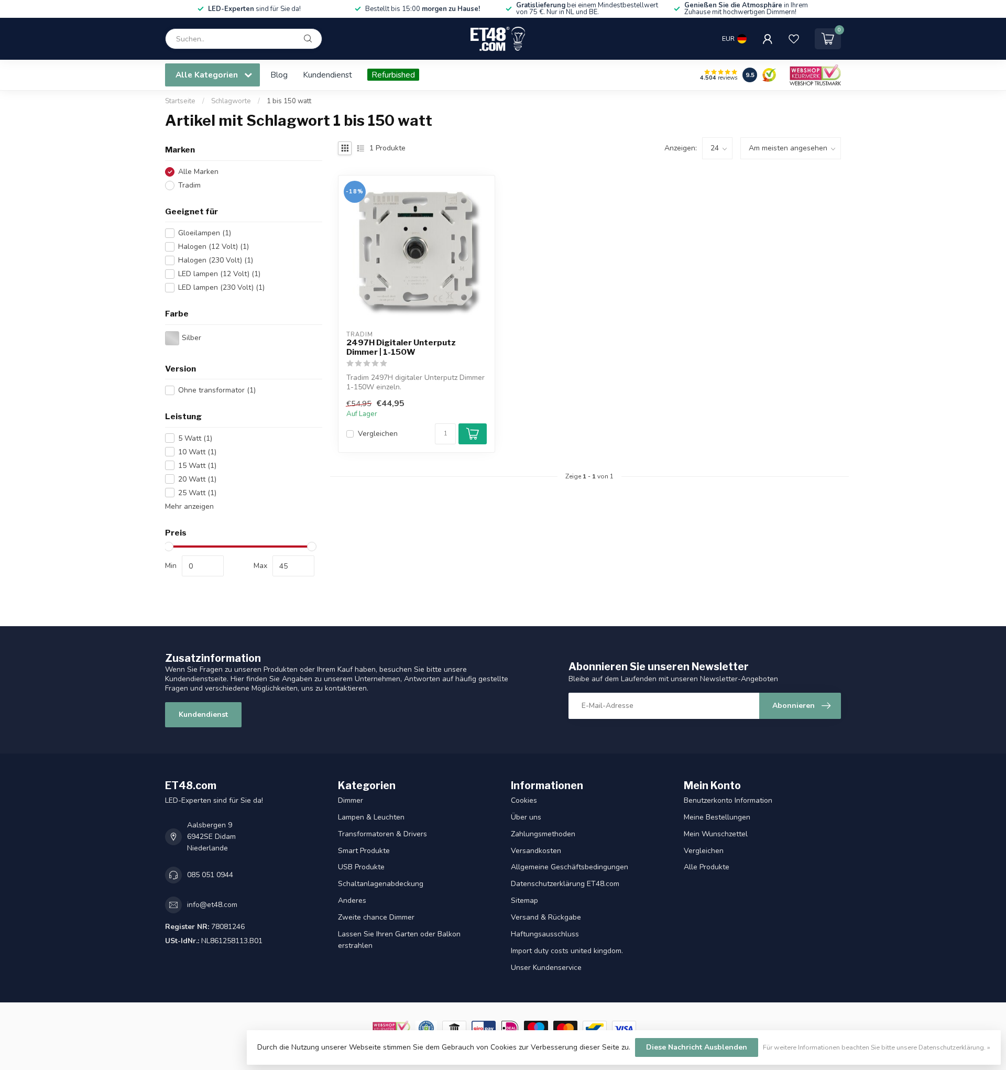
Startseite (180, 101)
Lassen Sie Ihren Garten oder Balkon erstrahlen (399, 940)
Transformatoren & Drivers (382, 834)
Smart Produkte (364, 851)
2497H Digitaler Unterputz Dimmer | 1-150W (401, 347)
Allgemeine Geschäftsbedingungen (569, 867)
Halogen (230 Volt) (215, 260)
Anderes (352, 900)
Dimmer (350, 800)
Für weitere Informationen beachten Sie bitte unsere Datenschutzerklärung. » (876, 1047)
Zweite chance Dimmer (376, 917)
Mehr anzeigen (189, 506)
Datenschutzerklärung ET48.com (565, 884)
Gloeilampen (204, 233)
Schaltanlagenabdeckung (380, 884)
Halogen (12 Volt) (213, 246)
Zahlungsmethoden (543, 834)
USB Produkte (361, 867)
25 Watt (197, 493)
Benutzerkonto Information (728, 800)
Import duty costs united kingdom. (567, 951)
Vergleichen (378, 434)
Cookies (524, 800)
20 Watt (197, 479)
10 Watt (197, 452)
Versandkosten (536, 851)
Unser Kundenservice (546, 968)
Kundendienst (327, 74)
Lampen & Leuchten (371, 817)
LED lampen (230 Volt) (221, 287)
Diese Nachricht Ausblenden (696, 1047)
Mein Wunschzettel (716, 834)
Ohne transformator (217, 390)
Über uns (526, 817)
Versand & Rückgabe (546, 917)
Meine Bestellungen (717, 817)
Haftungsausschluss (545, 934)
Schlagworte (231, 101)
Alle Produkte (706, 867)
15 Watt (197, 466)
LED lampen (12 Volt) (219, 274)
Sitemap (524, 900)
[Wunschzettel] (794, 38)
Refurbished (393, 74)
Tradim (189, 185)
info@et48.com (212, 905)
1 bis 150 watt (289, 101)
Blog (279, 74)
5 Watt (195, 438)
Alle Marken (198, 172)
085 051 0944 (210, 875)
